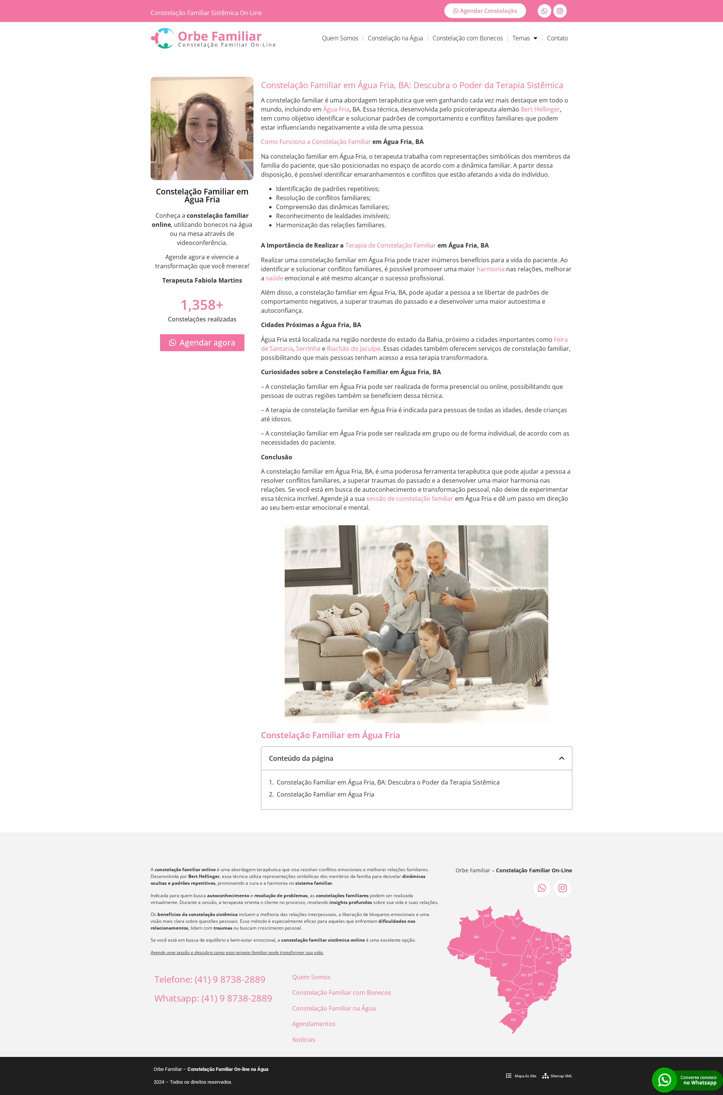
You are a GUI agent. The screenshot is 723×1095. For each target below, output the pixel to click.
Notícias (303, 1039)
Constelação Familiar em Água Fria (325, 794)
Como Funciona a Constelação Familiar (316, 142)
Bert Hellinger (540, 109)
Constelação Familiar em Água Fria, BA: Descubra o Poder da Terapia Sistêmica (388, 782)
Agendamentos (314, 1024)
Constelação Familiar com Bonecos (341, 992)
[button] (561, 758)
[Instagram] (560, 11)
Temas (521, 38)
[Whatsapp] (544, 11)
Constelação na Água (395, 38)
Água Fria (336, 109)
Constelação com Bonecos (468, 38)
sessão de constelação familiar (409, 498)
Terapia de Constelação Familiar (390, 245)
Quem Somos (340, 38)
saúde (274, 278)
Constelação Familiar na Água (334, 1008)
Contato (557, 38)
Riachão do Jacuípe (353, 348)
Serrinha (308, 348)
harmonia (491, 269)
